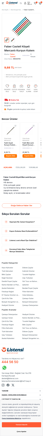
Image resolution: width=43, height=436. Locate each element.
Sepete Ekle (10, 156)
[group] (7, 88)
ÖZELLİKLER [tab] (20, 167)
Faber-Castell (12, 55)
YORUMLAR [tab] (33, 167)
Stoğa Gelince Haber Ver (21, 205)
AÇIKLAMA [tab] (8, 167)
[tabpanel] (21, 185)
